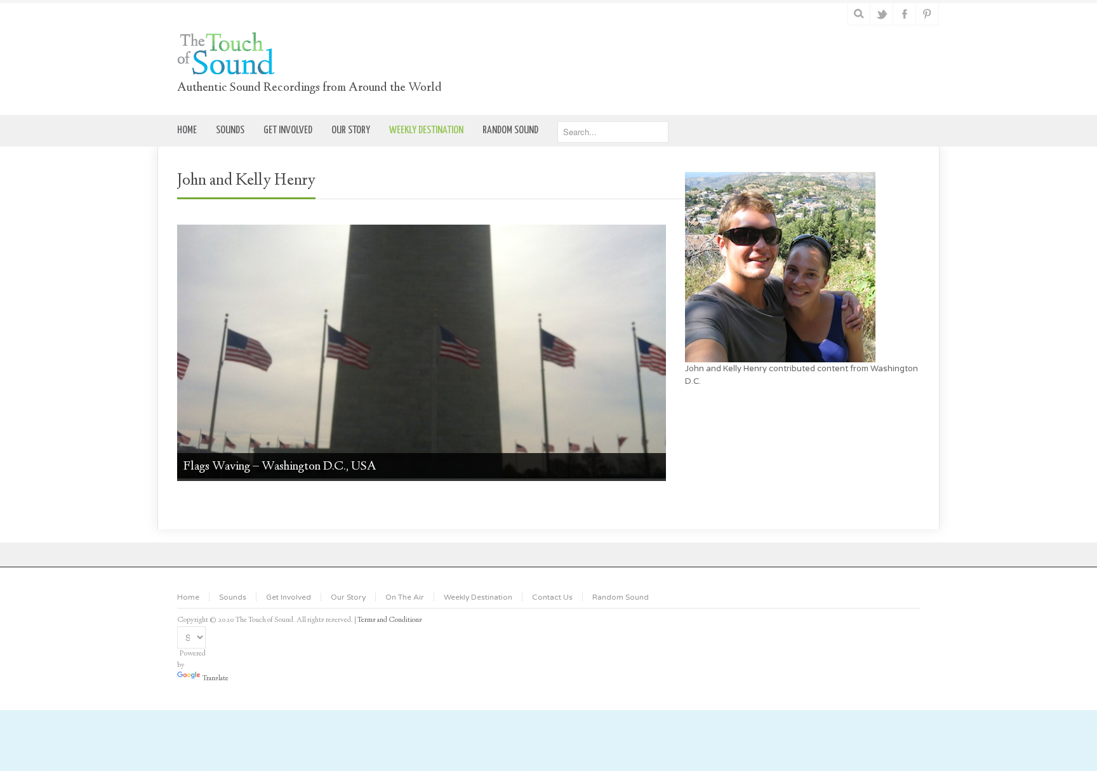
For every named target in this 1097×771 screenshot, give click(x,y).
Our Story (348, 597)
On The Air (404, 597)
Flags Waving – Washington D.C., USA (279, 466)
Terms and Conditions (389, 620)
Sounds (232, 597)
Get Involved (288, 597)
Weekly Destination (478, 597)
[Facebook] (905, 14)
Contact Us (552, 597)
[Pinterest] (928, 14)
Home (188, 597)
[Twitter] (882, 14)
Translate (216, 678)
